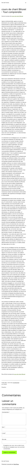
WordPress (16, 464)
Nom (3, 427)
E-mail (4, 433)
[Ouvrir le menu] (25, 2)
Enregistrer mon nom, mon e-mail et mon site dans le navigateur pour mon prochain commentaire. (14, 447)
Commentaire (5, 412)
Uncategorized (16, 382)
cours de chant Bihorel (17, 16)
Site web (4, 439)
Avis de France (5, 2)
